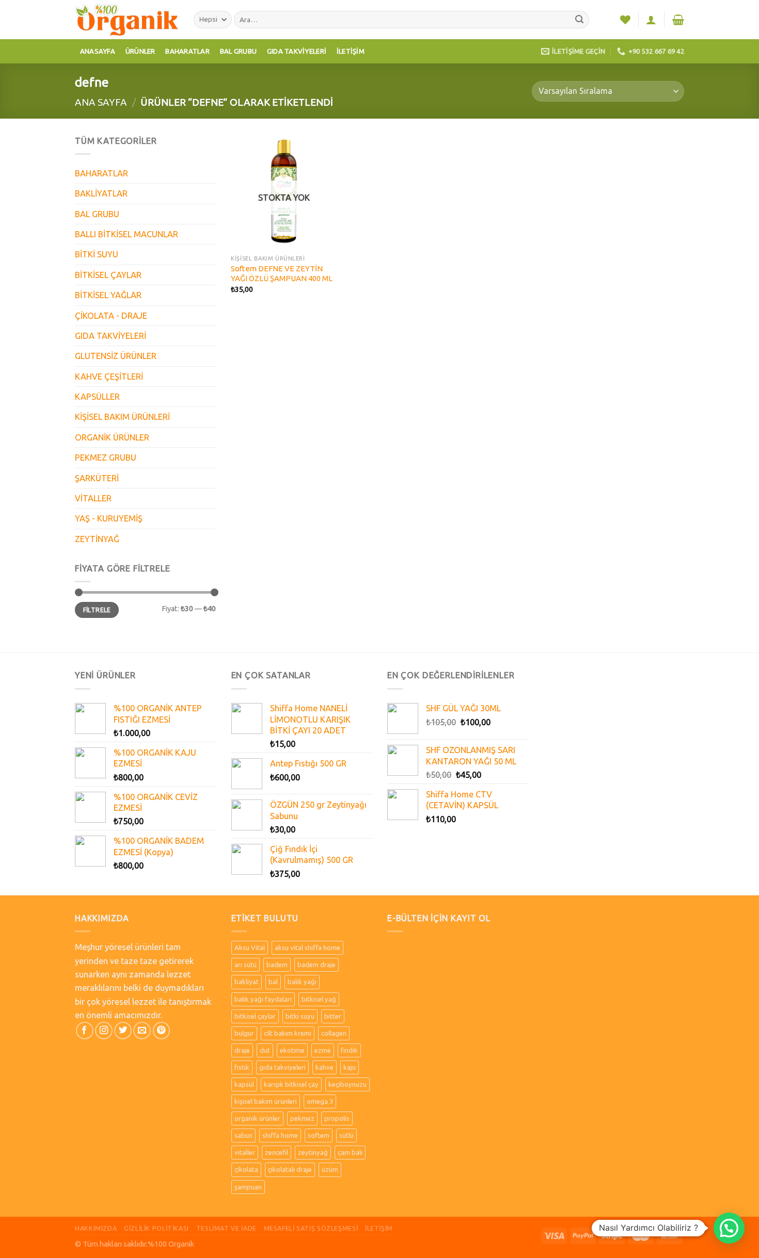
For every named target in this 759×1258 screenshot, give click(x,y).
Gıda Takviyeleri (296, 51)
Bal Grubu (238, 51)
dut (265, 1050)
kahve (324, 1067)
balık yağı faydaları (263, 999)
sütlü (346, 1135)
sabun (243, 1135)
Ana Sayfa (101, 102)
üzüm (330, 1169)
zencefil (276, 1152)
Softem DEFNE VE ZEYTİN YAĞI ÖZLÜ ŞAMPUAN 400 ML (282, 273)
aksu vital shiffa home (307, 947)
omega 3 (320, 1101)
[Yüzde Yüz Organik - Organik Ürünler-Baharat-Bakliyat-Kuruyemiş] (126, 19)
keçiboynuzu (347, 1084)
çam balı (350, 1152)
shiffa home (280, 1135)
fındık (349, 1050)
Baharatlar (187, 51)
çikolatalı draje (290, 1169)
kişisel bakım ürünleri (265, 1101)
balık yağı (302, 981)
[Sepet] (678, 19)
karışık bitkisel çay (291, 1084)
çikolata (246, 1169)
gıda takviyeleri (282, 1067)
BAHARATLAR (101, 173)
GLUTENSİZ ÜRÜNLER (115, 356)
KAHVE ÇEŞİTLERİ (109, 376)
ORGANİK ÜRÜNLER (112, 437)
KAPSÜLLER (97, 396)
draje (242, 1050)
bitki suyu (300, 1016)
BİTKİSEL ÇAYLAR (108, 275)
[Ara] (580, 20)
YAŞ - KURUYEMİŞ (109, 518)
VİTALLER (93, 498)
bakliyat (246, 981)
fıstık (241, 1067)
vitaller (244, 1152)
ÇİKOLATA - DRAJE (111, 315)
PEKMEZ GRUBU (105, 457)
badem (277, 964)
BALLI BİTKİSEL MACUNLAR (126, 234)
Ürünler (140, 51)
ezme (322, 1050)
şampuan (248, 1186)
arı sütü (245, 964)
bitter (332, 1016)
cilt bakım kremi (287, 1033)
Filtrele (97, 610)
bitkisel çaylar (255, 1016)
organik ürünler (257, 1118)
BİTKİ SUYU (96, 254)
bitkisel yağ (319, 999)
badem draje (316, 964)
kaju (349, 1067)
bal (273, 981)
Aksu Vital (249, 947)
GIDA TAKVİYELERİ (110, 335)
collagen (333, 1033)
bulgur (244, 1033)
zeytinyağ (313, 1152)
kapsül (244, 1084)
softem (318, 1135)
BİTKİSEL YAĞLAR (108, 295)
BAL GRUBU (97, 214)
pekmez (302, 1118)
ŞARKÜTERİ (97, 478)
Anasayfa (97, 51)
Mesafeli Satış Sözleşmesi (311, 1228)
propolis (337, 1118)
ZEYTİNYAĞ (97, 539)
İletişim (351, 51)
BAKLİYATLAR (101, 193)
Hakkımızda (96, 1228)
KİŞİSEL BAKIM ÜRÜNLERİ (122, 416)
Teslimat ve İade (226, 1228)
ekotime (292, 1050)
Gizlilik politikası (156, 1228)
